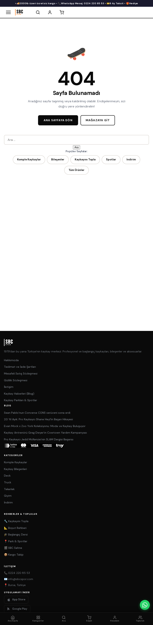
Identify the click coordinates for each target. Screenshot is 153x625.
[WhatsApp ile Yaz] (145, 605)
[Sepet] (61, 12)
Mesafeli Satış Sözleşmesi (20, 373)
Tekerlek (9, 489)
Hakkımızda (11, 360)
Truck (7, 482)
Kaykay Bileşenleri (15, 469)
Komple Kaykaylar (29, 159)
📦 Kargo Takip (14, 554)
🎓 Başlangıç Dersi (16, 534)
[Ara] (37, 12)
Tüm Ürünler (76, 170)
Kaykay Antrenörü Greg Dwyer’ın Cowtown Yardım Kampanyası (45, 432)
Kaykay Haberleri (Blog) (19, 393)
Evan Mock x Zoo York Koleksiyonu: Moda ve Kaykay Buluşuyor (44, 426)
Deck (7, 475)
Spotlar (111, 159)
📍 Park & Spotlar (15, 541)
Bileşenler (57, 159)
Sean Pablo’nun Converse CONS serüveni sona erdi (37, 412)
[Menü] (8, 12)
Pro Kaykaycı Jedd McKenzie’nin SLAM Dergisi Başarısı (38, 439)
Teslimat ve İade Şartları (20, 367)
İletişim (8, 387)
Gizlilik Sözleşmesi (15, 380)
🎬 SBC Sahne (13, 548)
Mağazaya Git (98, 120)
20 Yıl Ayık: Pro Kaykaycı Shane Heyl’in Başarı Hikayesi (38, 419)
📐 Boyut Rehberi (15, 528)
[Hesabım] (49, 12)
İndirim (131, 159)
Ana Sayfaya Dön (58, 120)
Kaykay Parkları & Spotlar (20, 400)
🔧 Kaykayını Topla (16, 521)
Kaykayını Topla (85, 159)
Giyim (8, 495)
